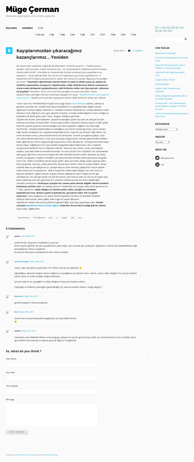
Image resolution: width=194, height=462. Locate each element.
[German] (83, 36)
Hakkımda (27, 28)
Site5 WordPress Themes (24, 455)
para (80, 217)
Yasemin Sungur (21, 261)
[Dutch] (52, 36)
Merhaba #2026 (162, 84)
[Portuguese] (103, 36)
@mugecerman (167, 158)
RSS (162, 164)
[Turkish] (87, 29)
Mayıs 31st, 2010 (29, 331)
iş (57, 217)
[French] (73, 36)
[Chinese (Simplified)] (40, 36)
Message (10, 399)
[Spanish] (123, 36)
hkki (16, 312)
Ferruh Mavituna (78, 103)
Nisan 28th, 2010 (28, 236)
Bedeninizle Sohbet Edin (165, 53)
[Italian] (93, 36)
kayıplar (64, 217)
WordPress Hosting (50, 455)
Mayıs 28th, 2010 (27, 312)
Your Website (12, 386)
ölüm (72, 217)
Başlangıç (11, 28)
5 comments (137, 51)
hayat (50, 217)
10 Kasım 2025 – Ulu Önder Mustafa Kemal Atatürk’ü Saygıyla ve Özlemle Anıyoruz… (170, 106)
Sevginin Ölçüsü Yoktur (165, 79)
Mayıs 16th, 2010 (31, 296)
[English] (62, 36)
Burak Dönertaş (23, 217)
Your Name (11, 358)
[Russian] (113, 36)
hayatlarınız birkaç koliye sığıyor (42, 205)
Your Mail (10, 372)
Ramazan (18, 296)
